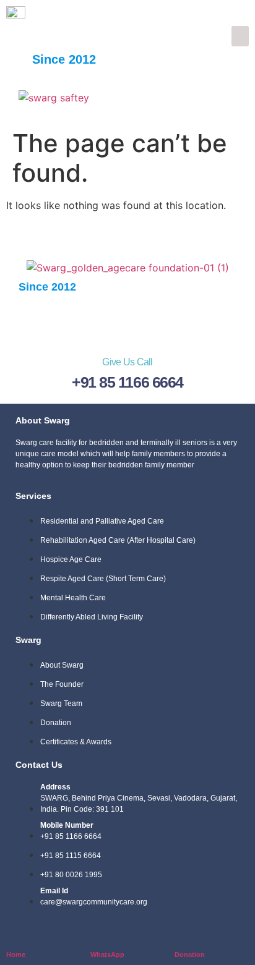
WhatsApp (107, 954)
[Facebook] (53, 320)
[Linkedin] (164, 320)
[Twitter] (90, 320)
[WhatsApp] (98, 934)
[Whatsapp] (127, 320)
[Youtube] (201, 320)
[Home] (14, 934)
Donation (190, 954)
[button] (240, 36)
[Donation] (182, 934)
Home (15, 954)
